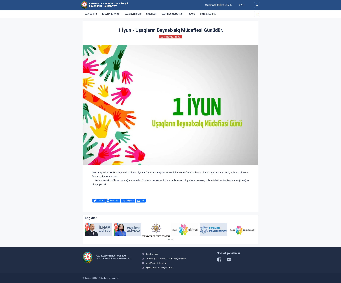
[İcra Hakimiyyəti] (84, 5)
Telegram (130, 200)
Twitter (100, 200)
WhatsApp (114, 200)
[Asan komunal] (242, 229)
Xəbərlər (151, 14)
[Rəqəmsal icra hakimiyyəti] (213, 229)
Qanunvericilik (133, 14)
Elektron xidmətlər (172, 14)
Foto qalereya (208, 14)
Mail (142, 200)
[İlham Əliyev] (98, 229)
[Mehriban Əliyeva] (127, 229)
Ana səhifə (91, 14)
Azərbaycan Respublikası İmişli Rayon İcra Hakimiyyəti (108, 4)
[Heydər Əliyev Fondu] (156, 230)
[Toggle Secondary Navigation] (257, 14)
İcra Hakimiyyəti (110, 14)
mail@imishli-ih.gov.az (156, 263)
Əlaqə (191, 14)
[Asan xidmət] (185, 229)
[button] (168, 239)
